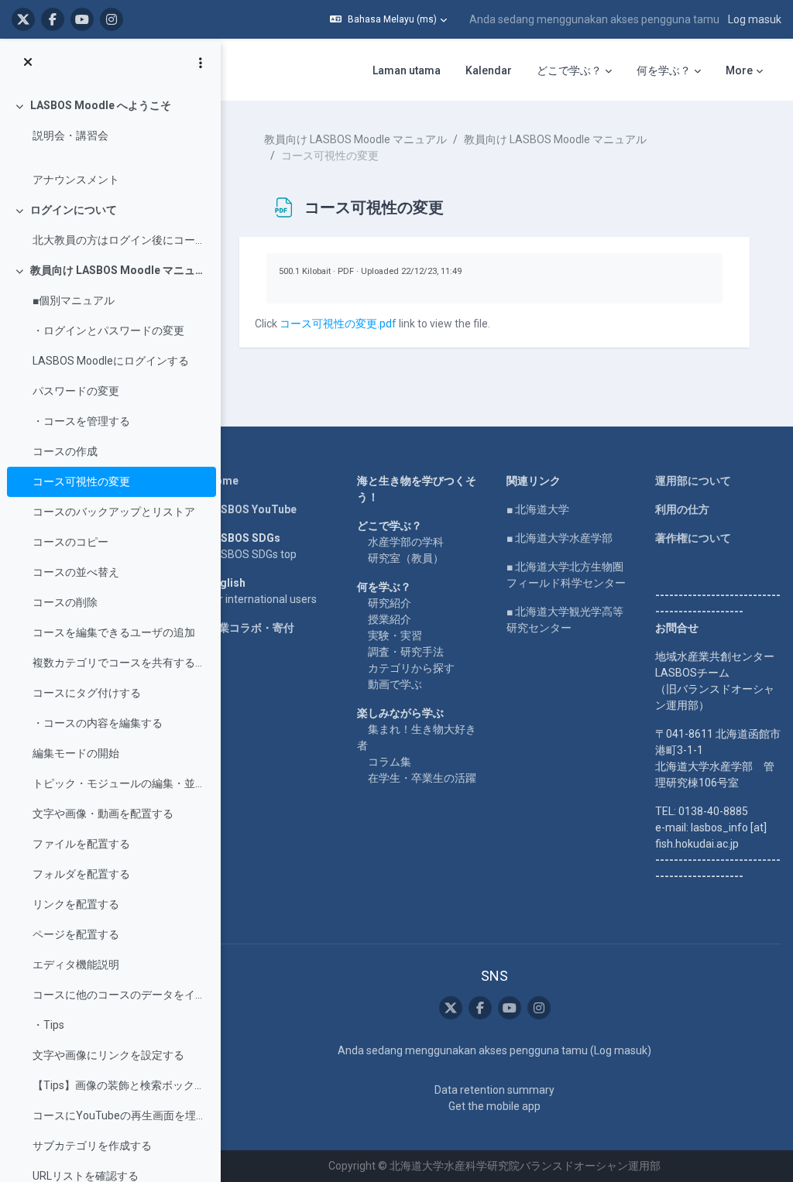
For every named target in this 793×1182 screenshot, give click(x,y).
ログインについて (73, 210)
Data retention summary (494, 1090)
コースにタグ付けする (87, 693)
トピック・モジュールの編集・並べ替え (120, 783)
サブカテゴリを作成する (92, 1145)
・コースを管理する (81, 421)
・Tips (48, 1025)
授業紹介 (389, 619)
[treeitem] (110, 143)
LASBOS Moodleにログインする (111, 361)
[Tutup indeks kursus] (28, 62)
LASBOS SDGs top (252, 554)
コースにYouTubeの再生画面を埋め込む (120, 1115)
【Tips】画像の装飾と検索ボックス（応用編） (120, 1085)
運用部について (693, 481)
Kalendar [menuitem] (488, 70)
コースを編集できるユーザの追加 (114, 632)
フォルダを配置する (81, 874)
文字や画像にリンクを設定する (108, 1055)
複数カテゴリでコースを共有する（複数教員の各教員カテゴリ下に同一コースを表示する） (120, 662)
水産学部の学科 (406, 542)
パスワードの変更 (76, 391)
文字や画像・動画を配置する (103, 813)
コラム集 (389, 761)
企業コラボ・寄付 (251, 628)
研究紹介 (389, 603)
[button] (388, 19)
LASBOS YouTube (252, 509)
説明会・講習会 (70, 135)
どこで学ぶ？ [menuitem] (569, 70)
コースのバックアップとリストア (114, 511)
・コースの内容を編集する (98, 723)
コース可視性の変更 (81, 481)
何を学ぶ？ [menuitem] (664, 70)
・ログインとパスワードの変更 (108, 330)
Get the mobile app (494, 1106)
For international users (262, 599)
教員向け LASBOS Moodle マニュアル (119, 270)
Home (223, 481)
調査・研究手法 (406, 652)
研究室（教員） (406, 558)
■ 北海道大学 (537, 509)
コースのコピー (70, 542)
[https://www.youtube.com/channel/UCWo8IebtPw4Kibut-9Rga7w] (82, 19)
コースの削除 (65, 602)
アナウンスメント (76, 179)
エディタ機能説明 (76, 964)
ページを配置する (76, 934)
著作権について (693, 538)
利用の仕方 (682, 509)
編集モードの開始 (76, 753)
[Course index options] (201, 63)
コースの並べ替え (76, 572)
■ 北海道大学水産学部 (559, 538)
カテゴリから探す (411, 668)
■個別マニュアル (74, 300)
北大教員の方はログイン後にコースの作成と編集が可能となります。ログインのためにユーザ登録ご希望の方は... (120, 240)
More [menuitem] (739, 70)
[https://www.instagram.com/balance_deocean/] (111, 19)
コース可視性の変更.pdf (338, 323)
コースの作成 (65, 451)
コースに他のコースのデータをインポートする (120, 994)
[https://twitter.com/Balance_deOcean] (23, 19)
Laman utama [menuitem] (406, 70)
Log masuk (754, 19)
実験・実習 (395, 635)
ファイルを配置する (81, 844)
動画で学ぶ (395, 684)
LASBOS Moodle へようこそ (100, 105)
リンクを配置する (76, 904)
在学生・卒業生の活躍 (422, 778)
